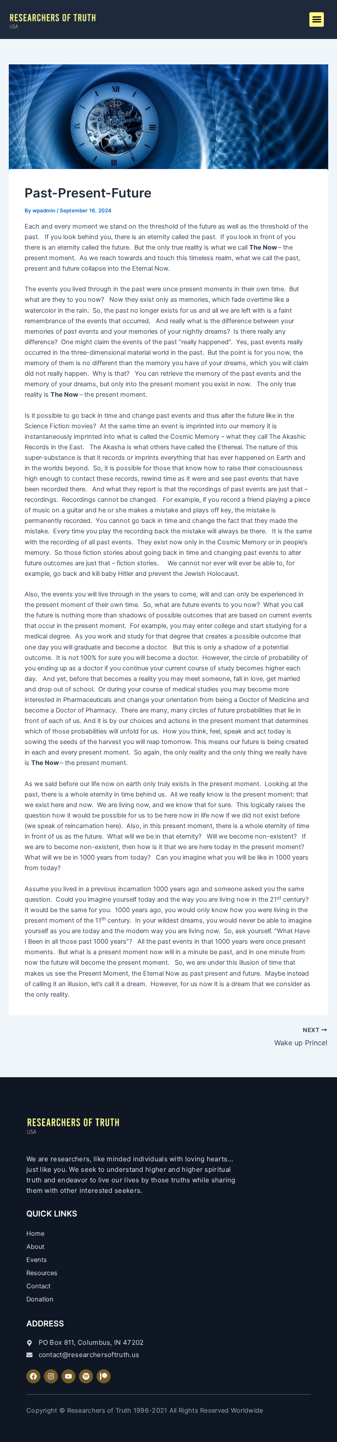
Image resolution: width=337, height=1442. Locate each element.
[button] (316, 19)
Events (36, 1260)
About (35, 1247)
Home (35, 1234)
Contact (38, 1286)
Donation (40, 1299)
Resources (41, 1273)
